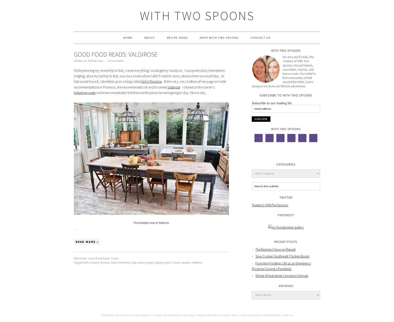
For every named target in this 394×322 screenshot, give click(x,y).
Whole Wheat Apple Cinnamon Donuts (281, 276)
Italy (134, 262)
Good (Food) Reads (98, 258)
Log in (288, 315)
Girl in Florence (151, 81)
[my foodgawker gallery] (286, 227)
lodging (159, 262)
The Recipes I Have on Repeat (275, 249)
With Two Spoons (197, 16)
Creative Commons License (174, 315)
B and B (94, 262)
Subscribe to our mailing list (271, 103)
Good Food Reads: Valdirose (116, 54)
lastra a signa (145, 262)
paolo (168, 262)
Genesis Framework (266, 315)
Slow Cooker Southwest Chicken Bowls (282, 256)
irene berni (124, 262)
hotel (114, 262)
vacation (186, 262)
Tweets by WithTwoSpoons (270, 205)
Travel (114, 258)
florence (104, 262)
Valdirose (173, 87)
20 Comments (116, 60)
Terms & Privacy (207, 315)
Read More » (87, 242)
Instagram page (85, 92)
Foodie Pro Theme (234, 315)
